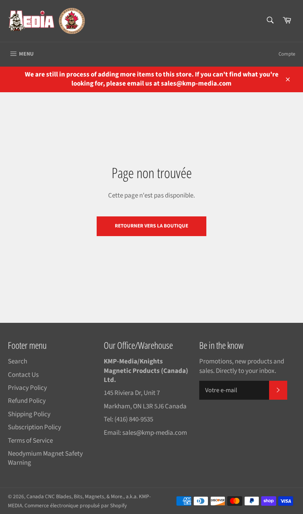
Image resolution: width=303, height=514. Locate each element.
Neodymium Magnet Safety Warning (45, 458)
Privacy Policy (27, 388)
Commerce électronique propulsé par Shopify (75, 505)
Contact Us (23, 375)
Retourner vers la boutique (151, 225)
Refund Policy (27, 401)
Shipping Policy (29, 414)
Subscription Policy (34, 427)
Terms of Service (30, 440)
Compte (287, 54)
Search (17, 361)
